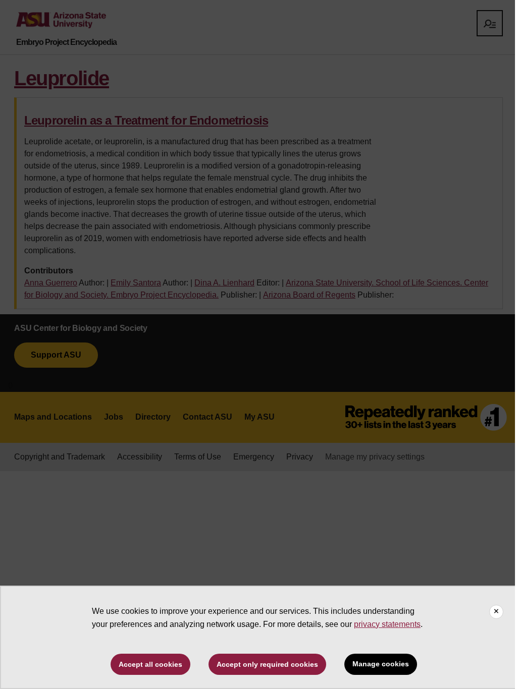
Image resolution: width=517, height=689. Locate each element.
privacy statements (387, 624)
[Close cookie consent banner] (496, 612)
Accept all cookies (150, 664)
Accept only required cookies (267, 664)
